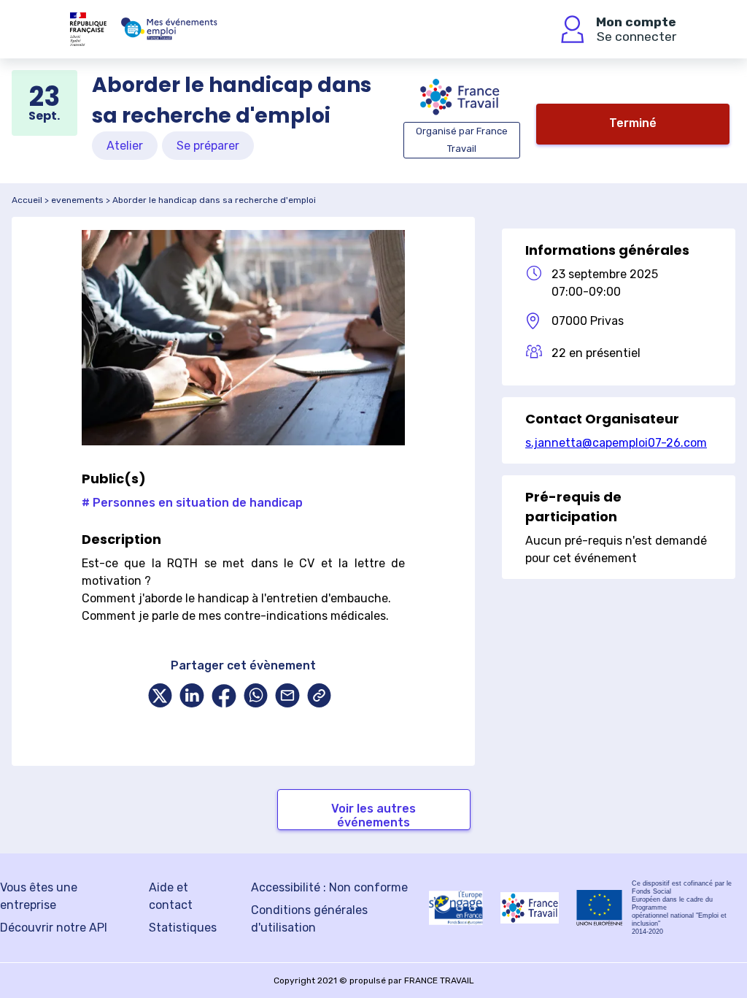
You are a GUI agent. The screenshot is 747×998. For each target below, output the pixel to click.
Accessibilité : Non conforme (329, 887)
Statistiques (183, 927)
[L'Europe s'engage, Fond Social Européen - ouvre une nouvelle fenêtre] (456, 907)
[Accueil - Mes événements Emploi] (169, 29)
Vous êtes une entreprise (38, 896)
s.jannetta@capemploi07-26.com (616, 443)
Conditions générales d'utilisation (309, 918)
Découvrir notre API (53, 927)
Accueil (27, 200)
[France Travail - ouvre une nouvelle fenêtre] (529, 908)
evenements (77, 200)
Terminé (633, 123)
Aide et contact (171, 896)
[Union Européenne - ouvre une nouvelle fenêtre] (599, 908)
